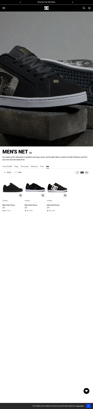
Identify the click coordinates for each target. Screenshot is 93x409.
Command (24, 166)
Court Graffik (7, 166)
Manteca (34, 166)
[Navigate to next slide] (22, 198)
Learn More (80, 406)
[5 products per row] (86, 172)
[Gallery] (13, 187)
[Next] (72, 2)
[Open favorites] (86, 391)
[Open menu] (3, 8)
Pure (42, 166)
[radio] (6, 198)
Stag (16, 166)
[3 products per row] (77, 172)
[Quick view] (21, 195)
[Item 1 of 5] (13, 187)
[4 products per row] (82, 172)
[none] (13, 198)
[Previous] (20, 2)
